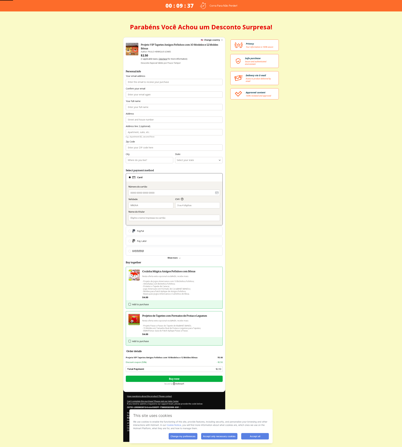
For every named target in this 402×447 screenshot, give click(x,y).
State (177, 154)
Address (130, 113)
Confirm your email (135, 88)
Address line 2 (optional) (138, 126)
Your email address (135, 75)
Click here (163, 59)
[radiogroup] (174, 214)
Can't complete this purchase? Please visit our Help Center (153, 401)
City (128, 154)
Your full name (133, 101)
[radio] (129, 177)
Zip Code (130, 141)
